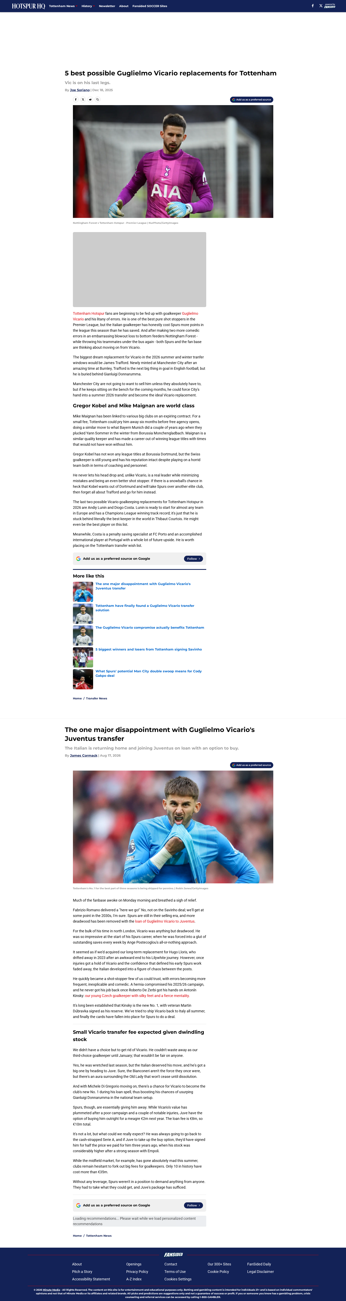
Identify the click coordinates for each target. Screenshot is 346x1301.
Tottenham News (98, 1236)
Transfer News (96, 698)
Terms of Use (175, 1271)
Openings (133, 1264)
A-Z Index (134, 1279)
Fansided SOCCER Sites (150, 6)
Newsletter (107, 6)
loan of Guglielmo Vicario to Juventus (165, 921)
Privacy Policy (137, 1271)
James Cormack (83, 755)
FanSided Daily (259, 1264)
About (123, 6)
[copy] (97, 99)
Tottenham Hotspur (88, 313)
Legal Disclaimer (260, 1271)
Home (77, 698)
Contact (170, 1264)
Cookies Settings (177, 1279)
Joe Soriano (80, 90)
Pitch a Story (82, 1271)
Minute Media (51, 1289)
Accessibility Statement (91, 1279)
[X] (321, 5)
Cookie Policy (218, 1271)
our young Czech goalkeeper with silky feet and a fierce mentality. (137, 996)
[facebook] (313, 5)
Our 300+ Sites (219, 1264)
